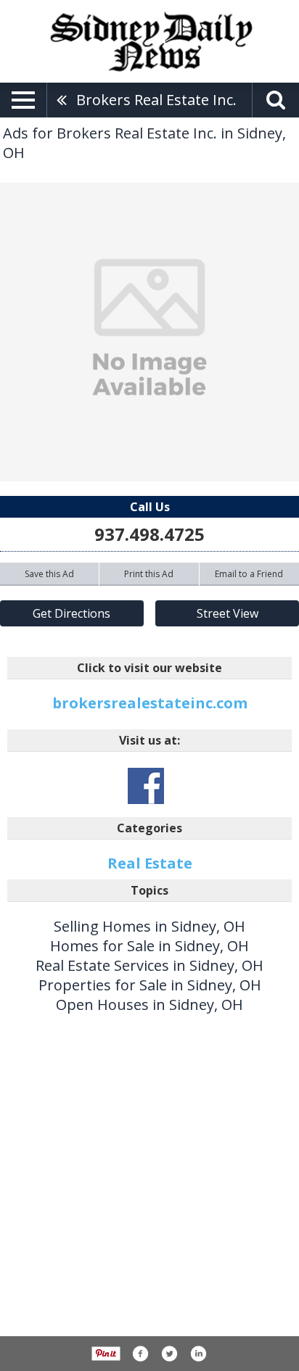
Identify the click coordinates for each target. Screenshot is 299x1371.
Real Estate (149, 863)
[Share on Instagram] (198, 1353)
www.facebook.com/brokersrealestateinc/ (146, 786)
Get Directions (71, 613)
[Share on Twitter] (169, 1353)
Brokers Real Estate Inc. (156, 99)
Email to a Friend (249, 574)
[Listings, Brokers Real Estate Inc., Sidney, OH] (149, 332)
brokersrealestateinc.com (149, 703)
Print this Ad (148, 574)
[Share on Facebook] (140, 1353)
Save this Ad (49, 574)
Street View (227, 613)
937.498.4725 (149, 534)
